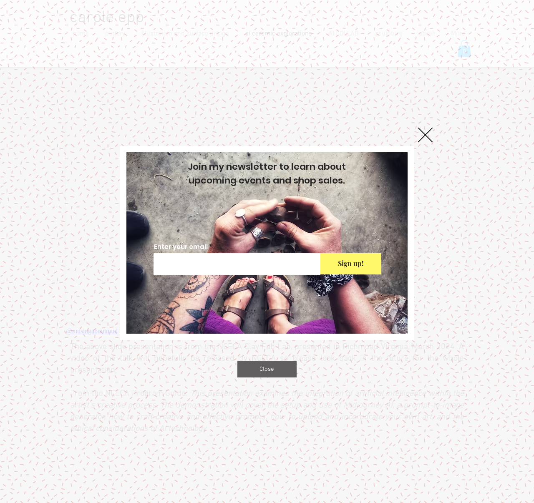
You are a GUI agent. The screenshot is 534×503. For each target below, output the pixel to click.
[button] (425, 135)
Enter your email (181, 247)
